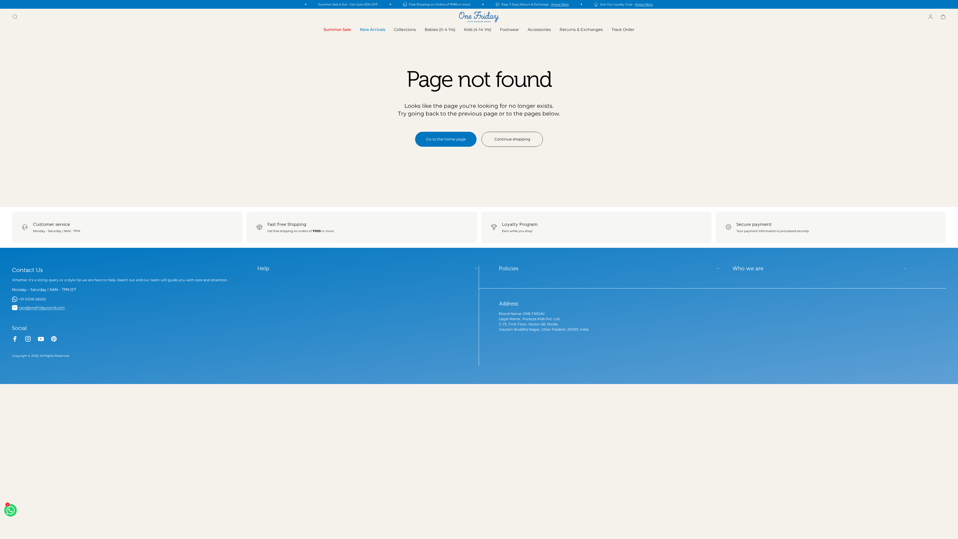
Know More (560, 4)
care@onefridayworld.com (42, 307)
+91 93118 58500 (32, 299)
